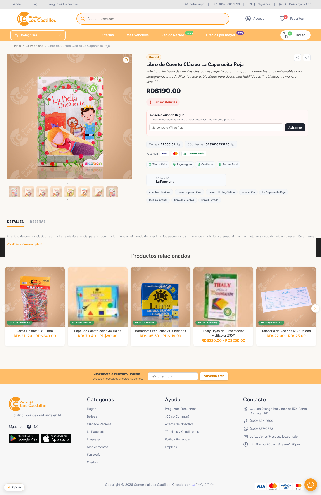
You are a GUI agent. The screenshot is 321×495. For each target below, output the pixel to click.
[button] (255, 18)
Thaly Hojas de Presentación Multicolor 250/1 (223, 333)
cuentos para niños (189, 192)
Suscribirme (214, 376)
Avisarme (295, 127)
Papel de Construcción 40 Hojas (97, 331)
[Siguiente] (315, 308)
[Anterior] (6, 308)
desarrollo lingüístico (222, 192)
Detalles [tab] (15, 222)
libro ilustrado (209, 200)
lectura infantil (158, 200)
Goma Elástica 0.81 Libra (35, 331)
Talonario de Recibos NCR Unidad (286, 331)
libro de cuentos (184, 200)
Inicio (17, 46)
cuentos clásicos (159, 192)
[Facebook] (29, 426)
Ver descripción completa (25, 244)
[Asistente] (310, 484)
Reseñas (38, 222)
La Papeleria (34, 46)
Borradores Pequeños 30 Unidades (160, 331)
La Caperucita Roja (274, 192)
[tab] (15, 222)
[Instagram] (36, 426)
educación (248, 192)
